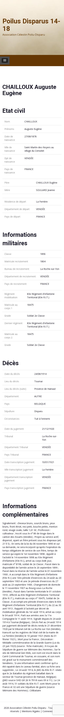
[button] (5, 60)
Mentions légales (31, 711)
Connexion (48, 711)
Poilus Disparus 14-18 (31, 25)
